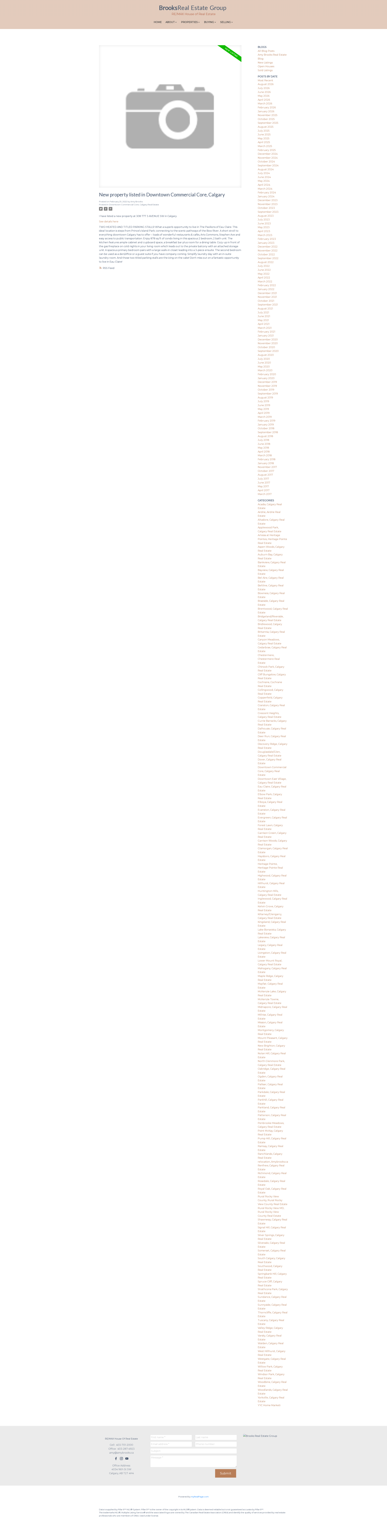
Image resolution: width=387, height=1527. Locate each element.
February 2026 (267, 107)
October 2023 (266, 208)
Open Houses (266, 66)
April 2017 (264, 490)
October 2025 (266, 119)
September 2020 (268, 351)
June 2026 (264, 92)
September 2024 (268, 165)
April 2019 (264, 413)
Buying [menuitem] (209, 22)
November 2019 (267, 386)
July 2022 (264, 266)
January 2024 (266, 196)
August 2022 (266, 262)
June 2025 (264, 134)
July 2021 (263, 312)
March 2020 (265, 370)
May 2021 (263, 320)
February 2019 (266, 420)
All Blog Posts (266, 51)
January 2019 (266, 424)
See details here (108, 221)
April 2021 (264, 324)
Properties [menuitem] (189, 22)
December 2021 (267, 293)
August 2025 (265, 126)
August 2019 (265, 397)
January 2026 (266, 111)
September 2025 (268, 122)
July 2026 (264, 88)
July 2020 (264, 358)
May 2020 (264, 366)
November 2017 (267, 467)
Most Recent (265, 80)
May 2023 (264, 227)
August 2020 (266, 355)
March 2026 (265, 103)
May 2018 (263, 447)
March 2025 (265, 146)
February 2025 (267, 150)
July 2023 (264, 219)
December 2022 (268, 246)
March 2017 (265, 494)
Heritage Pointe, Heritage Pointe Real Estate (270, 868)
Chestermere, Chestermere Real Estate (269, 659)
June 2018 (264, 444)
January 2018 (266, 463)
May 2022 (264, 273)
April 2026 (264, 99)
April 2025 (264, 142)
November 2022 (268, 250)
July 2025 (264, 130)
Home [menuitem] (158, 22)
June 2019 (264, 405)
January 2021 (266, 335)
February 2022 (267, 285)
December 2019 (267, 382)
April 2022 (264, 277)
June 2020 (264, 362)
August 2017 (265, 474)
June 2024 (264, 177)
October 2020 (266, 347)
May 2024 (264, 180)
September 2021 (268, 304)
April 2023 (264, 231)
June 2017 (264, 482)
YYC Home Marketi (269, 1405)
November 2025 (267, 115)
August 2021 (265, 308)
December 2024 (268, 153)
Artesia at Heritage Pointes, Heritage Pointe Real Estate (272, 539)
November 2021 (267, 297)
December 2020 (268, 339)
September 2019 (268, 393)
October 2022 (266, 254)
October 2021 (266, 300)
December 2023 (268, 200)
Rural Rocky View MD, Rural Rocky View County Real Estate (271, 1212)
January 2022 (266, 289)
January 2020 (266, 378)
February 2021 (266, 331)
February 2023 (267, 239)
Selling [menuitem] (225, 22)
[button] (115, 1458)
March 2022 (265, 281)
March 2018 (265, 455)
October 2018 (266, 428)
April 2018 (264, 451)
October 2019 (266, 389)
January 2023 (266, 242)
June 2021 (264, 316)
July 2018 (263, 440)
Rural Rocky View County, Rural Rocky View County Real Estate (272, 1200)
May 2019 (263, 409)
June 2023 (264, 223)
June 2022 (264, 269)
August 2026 (265, 84)
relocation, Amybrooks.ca (273, 1161)
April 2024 (264, 184)
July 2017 (263, 478)
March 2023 (265, 235)
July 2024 (264, 173)
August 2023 (266, 215)
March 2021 (265, 327)
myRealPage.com (200, 1497)
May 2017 (263, 486)
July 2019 (263, 401)
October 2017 (266, 471)
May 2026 (263, 95)
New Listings (265, 62)
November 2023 (268, 204)
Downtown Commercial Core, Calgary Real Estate (134, 204)
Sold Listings (265, 70)
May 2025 (263, 138)
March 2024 (265, 188)
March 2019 (265, 416)
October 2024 (266, 161)
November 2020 (268, 343)
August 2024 (266, 169)
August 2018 (265, 436)
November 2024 (268, 157)
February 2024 (267, 192)
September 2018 (268, 432)
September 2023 (268, 211)
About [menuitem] (170, 22)
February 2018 (266, 459)
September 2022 (268, 258)
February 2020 (267, 374)
